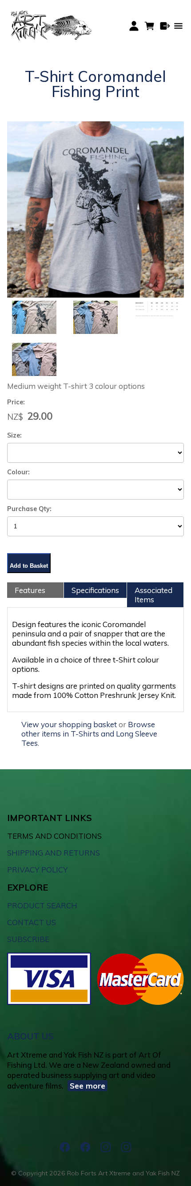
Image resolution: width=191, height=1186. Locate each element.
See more (87, 1085)
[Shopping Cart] (149, 25)
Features (30, 590)
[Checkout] (165, 25)
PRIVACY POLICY (37, 869)
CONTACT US (31, 922)
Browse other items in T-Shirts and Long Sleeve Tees (89, 734)
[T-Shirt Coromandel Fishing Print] (95, 294)
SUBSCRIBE (28, 939)
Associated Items (153, 594)
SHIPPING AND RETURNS (53, 852)
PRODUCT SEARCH (42, 905)
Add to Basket (29, 565)
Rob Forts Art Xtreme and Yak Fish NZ (123, 1173)
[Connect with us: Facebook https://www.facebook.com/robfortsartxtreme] (65, 1147)
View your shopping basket (69, 724)
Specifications (95, 590)
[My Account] (134, 25)
